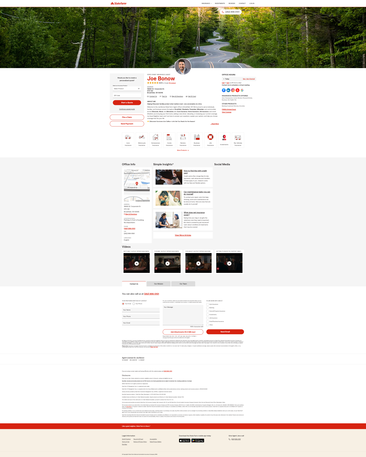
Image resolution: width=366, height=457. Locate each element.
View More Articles (183, 235)
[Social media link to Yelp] (237, 90)
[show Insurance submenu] (210, 3)
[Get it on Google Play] (197, 440)
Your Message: (168, 307)
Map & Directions (131, 214)
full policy (128, 406)
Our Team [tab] (183, 284)
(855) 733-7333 (154, 347)
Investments (220, 3)
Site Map (124, 444)
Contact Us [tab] (134, 284)
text (228, 83)
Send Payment (127, 124)
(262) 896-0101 (129, 228)
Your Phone (139, 303)
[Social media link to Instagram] (233, 90)
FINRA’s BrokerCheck (229, 109)
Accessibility (153, 439)
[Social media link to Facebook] (224, 90)
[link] (119, 3)
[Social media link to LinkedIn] (228, 90)
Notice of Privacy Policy (140, 442)
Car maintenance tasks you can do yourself (197, 193)
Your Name (126, 310)
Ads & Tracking (126, 439)
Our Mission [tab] (158, 284)
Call (223, 83)
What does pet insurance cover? (194, 214)
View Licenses (226, 112)
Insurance (206, 3)
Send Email (225, 332)
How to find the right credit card (195, 172)
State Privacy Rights (155, 442)
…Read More (215, 124)
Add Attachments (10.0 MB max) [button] (183, 332)
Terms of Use (125, 442)
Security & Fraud (138, 439)
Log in (251, 3)
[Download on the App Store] (184, 440)
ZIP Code (117, 95)
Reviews (232, 3)
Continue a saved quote (127, 109)
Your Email (128, 303)
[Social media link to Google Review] (242, 90)
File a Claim (127, 117)
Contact (242, 3)
